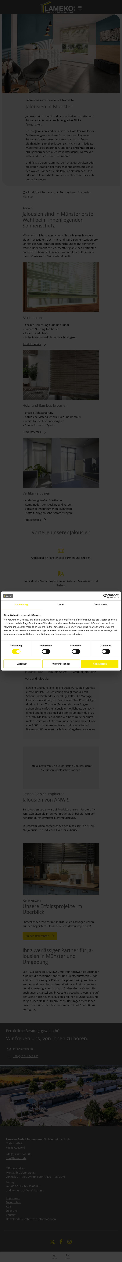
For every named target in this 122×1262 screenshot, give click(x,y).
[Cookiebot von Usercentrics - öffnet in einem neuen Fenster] (106, 596)
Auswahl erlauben (61, 663)
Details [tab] (61, 604)
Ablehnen (22, 663)
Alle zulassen (100, 663)
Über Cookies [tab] (101, 604)
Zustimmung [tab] (21, 604)
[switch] (46, 651)
